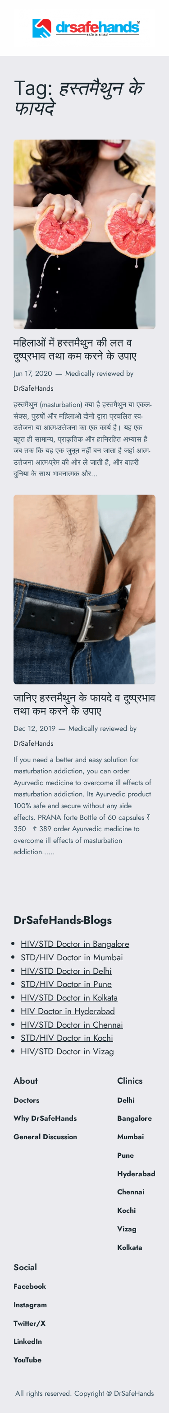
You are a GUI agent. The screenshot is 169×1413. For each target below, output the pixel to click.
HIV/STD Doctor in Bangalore (75, 943)
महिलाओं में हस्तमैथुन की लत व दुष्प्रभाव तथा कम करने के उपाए (75, 349)
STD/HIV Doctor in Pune (66, 984)
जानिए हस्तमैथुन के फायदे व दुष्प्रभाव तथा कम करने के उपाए (84, 704)
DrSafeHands (33, 388)
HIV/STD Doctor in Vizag (67, 1051)
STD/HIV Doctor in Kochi (67, 1037)
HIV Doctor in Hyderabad (68, 1011)
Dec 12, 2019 (34, 728)
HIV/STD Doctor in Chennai (72, 1024)
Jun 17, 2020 (33, 373)
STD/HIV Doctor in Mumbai (72, 957)
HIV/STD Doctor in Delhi (66, 970)
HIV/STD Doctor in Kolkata (69, 997)
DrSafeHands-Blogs (63, 920)
